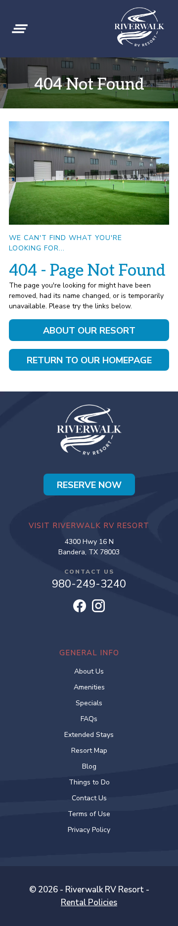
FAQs (89, 719)
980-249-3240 (89, 584)
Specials (89, 703)
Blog (89, 766)
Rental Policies (89, 902)
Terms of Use (89, 814)
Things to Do (89, 782)
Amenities (89, 687)
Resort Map (89, 750)
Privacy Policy (89, 829)
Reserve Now (89, 485)
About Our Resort (89, 331)
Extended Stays (89, 734)
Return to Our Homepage (89, 360)
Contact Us (89, 798)
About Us (89, 671)
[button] (20, 29)
